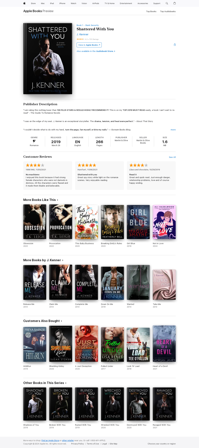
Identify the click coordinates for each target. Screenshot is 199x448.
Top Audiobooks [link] (168, 11)
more (173, 130)
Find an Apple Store (50, 440)
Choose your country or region (162, 444)
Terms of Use (93, 444)
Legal (104, 444)
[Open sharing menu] (175, 45)
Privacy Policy (77, 444)
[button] (166, 3)
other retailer (68, 440)
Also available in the (95, 51)
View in (88, 45)
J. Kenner (82, 34)
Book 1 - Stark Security (88, 25)
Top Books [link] (151, 11)
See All (172, 157)
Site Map (113, 444)
